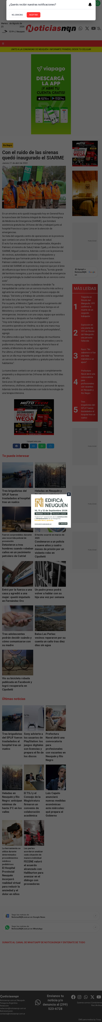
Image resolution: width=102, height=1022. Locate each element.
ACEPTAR (33, 15)
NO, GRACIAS (17, 15)
